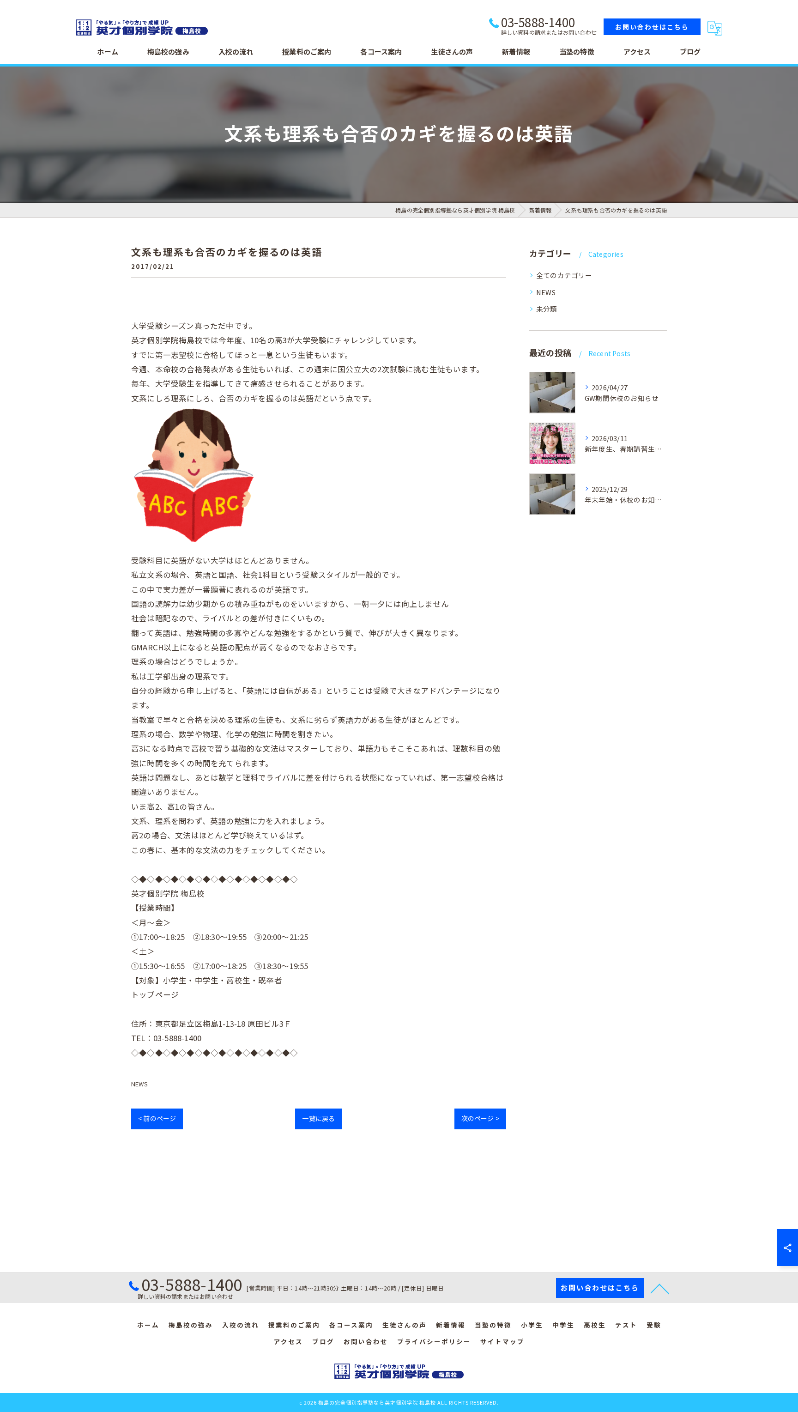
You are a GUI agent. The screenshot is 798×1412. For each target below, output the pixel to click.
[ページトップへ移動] (660, 1288)
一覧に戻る (318, 1118)
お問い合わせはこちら (652, 26)
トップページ (155, 994)
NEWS (139, 1083)
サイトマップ (502, 1341)
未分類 (546, 309)
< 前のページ (157, 1118)
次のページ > (480, 1118)
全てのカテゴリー (564, 275)
